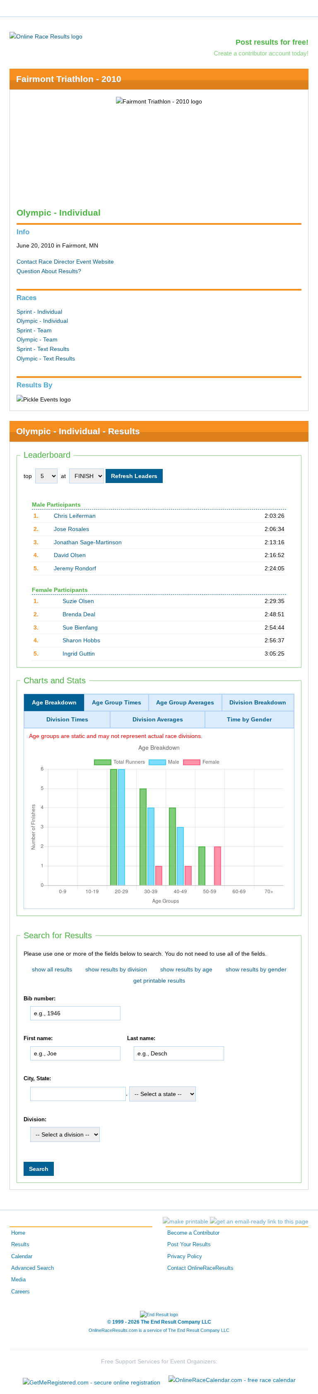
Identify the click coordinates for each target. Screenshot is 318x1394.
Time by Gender (249, 719)
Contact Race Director (46, 261)
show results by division (116, 969)
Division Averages (157, 719)
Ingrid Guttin (79, 653)
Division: (35, 1119)
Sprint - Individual (39, 311)
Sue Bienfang (80, 627)
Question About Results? (49, 271)
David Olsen (70, 555)
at (63, 476)
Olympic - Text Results (46, 358)
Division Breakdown (257, 702)
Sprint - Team (34, 330)
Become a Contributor (193, 1233)
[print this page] (185, 1221)
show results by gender (256, 969)
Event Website (95, 261)
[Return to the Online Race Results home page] (46, 36)
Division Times (67, 719)
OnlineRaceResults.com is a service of (159, 1330)
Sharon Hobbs (81, 640)
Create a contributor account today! (261, 53)
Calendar (21, 1256)
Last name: (141, 1038)
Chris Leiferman (75, 515)
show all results (52, 969)
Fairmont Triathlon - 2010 (68, 79)
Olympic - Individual (42, 320)
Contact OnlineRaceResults (200, 1268)
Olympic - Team (37, 339)
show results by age (186, 969)
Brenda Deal (79, 614)
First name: (38, 1038)
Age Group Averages (185, 702)
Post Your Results (189, 1244)
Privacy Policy (184, 1256)
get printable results (159, 980)
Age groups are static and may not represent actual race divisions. (115, 735)
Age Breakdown (54, 702)
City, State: (37, 1079)
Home (18, 1233)
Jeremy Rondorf (75, 568)
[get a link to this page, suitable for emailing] (259, 1221)
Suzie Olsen (78, 601)
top (28, 476)
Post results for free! (272, 42)
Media (18, 1280)
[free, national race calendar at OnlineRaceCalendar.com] (232, 1380)
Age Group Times (116, 702)
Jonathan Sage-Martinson (88, 542)
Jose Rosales (71, 529)
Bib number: (39, 999)
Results (20, 1244)
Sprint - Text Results (43, 349)
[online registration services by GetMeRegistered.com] (91, 1380)
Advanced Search (32, 1268)
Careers (20, 1292)
